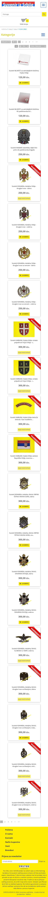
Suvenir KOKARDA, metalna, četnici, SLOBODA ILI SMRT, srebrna (24, 649)
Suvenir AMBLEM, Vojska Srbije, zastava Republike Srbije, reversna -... (24, 457)
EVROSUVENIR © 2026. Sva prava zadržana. (18, 892)
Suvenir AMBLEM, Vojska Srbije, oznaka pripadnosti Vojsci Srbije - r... (24, 380)
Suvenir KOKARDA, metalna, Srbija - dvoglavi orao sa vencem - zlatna (24, 264)
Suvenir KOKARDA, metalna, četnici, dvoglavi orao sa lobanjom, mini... (24, 765)
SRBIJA (10, 29)
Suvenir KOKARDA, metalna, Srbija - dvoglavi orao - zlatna (24, 187)
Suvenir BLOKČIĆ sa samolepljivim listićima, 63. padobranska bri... (24, 110)
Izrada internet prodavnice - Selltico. (31, 893)
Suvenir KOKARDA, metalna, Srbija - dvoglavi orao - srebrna (24, 226)
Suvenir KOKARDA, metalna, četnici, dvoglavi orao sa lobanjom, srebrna (24, 804)
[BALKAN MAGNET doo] (18, 5)
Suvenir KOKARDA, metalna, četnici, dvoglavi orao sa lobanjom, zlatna (24, 688)
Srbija (15, 29)
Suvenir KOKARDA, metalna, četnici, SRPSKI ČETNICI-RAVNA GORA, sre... (24, 534)
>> (37, 42)
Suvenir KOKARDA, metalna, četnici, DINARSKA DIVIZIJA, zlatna (24, 572)
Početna (4, 29)
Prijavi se (42, 861)
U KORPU (25, 83)
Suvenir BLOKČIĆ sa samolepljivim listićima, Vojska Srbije (24, 72)
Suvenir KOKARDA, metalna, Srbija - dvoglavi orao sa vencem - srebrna (24, 303)
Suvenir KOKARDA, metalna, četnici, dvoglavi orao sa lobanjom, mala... (24, 727)
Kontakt (9, 838)
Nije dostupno (24, 198)
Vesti (7, 846)
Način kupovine (12, 842)
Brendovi (9, 850)
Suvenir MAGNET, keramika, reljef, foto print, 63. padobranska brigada (24, 149)
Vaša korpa (24, 22)
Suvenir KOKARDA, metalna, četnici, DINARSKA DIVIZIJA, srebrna (24, 611)
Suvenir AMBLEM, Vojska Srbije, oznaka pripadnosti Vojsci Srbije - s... (24, 341)
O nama (9, 834)
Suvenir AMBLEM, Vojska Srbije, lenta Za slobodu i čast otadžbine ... (24, 418)
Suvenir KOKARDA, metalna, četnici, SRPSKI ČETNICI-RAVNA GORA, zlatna (24, 495)
